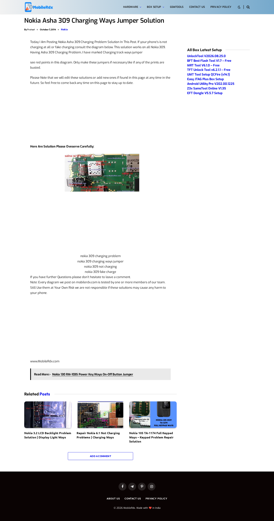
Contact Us (197, 7)
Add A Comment (100, 456)
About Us (113, 498)
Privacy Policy (220, 7)
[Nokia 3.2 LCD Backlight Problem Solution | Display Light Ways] (48, 414)
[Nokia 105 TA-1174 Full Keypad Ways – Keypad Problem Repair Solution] (153, 414)
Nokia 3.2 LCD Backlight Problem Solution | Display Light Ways (47, 435)
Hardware (130, 7)
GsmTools (177, 7)
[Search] (248, 7)
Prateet (31, 29)
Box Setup (154, 7)
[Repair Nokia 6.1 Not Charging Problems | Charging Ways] (100, 414)
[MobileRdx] (38, 7)
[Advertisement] (100, 116)
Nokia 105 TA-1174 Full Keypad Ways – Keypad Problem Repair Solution (151, 437)
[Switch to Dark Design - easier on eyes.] (239, 7)
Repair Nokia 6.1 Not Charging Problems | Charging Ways (98, 435)
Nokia (64, 29)
